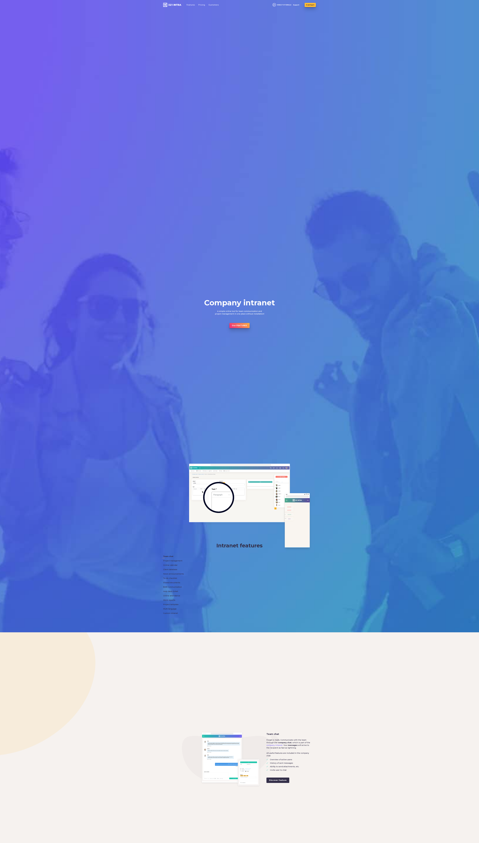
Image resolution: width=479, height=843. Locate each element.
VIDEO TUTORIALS (284, 5)
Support (296, 5)
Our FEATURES (239, 325)
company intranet (274, 745)
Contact (310, 5)
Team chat (272, 734)
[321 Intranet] (172, 5)
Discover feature (278, 780)
